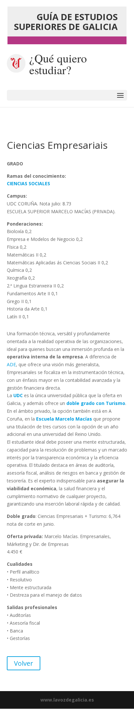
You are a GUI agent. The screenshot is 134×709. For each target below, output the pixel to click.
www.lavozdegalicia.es (67, 700)
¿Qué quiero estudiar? (58, 64)
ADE (11, 364)
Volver (23, 663)
